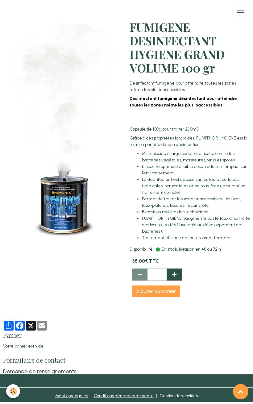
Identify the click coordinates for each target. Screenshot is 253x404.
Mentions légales (71, 395)
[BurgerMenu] (240, 10)
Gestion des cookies (179, 395)
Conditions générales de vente (124, 395)
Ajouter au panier (156, 291)
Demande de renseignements (40, 371)
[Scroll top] (240, 391)
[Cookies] (13, 391)
